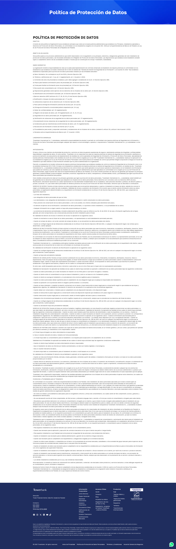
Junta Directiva (83, 493)
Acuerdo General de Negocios (133, 544)
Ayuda (97, 492)
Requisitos (116, 503)
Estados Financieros (85, 514)
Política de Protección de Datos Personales (91, 544)
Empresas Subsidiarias (82, 499)
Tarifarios (116, 505)
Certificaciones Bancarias (83, 517)
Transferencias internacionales (118, 509)
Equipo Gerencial (84, 496)
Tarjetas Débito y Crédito (118, 495)
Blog (97, 497)
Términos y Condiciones (114, 544)
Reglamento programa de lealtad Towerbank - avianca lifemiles (103, 508)
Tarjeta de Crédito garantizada (119, 499)
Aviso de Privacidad (68, 544)
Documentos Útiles (85, 507)
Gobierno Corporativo (82, 504)
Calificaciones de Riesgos (84, 511)
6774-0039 (43, 509)
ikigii (114, 492)
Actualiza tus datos (102, 499)
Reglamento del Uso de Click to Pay (102, 502)
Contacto (98, 494)
